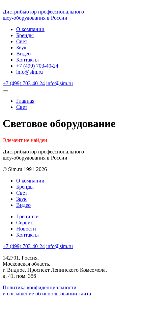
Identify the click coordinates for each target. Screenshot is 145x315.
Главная (25, 101)
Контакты (27, 60)
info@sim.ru (29, 72)
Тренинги (27, 216)
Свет (21, 41)
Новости (26, 229)
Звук (21, 47)
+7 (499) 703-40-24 (37, 66)
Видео (23, 53)
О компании (30, 29)
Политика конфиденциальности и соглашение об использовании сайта (47, 290)
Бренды (25, 35)
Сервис (24, 222)
